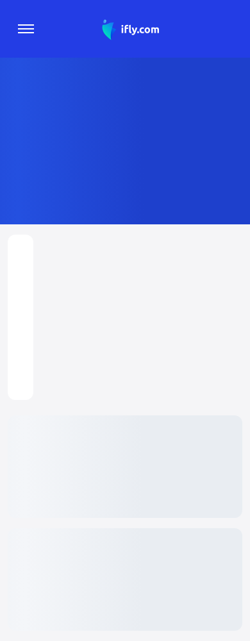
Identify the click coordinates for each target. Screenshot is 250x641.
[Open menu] (26, 28)
